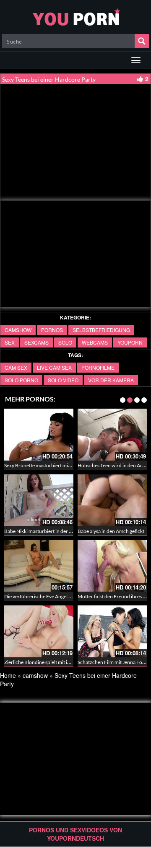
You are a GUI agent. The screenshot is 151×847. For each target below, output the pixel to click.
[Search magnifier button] (142, 41)
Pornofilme (98, 367)
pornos (52, 329)
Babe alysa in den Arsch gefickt (111, 531)
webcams (95, 342)
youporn (130, 342)
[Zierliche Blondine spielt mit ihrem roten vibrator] (38, 631)
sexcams (36, 342)
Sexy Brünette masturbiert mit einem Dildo (50, 465)
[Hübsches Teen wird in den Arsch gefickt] (112, 435)
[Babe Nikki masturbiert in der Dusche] (38, 500)
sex (10, 342)
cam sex (16, 367)
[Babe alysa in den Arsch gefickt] (112, 500)
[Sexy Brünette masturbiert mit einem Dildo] (38, 435)
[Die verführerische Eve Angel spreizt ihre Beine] (38, 566)
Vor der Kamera (111, 380)
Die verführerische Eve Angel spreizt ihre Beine (55, 596)
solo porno (21, 380)
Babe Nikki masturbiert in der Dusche (45, 531)
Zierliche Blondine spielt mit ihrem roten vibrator (57, 662)
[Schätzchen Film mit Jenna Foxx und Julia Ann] (112, 631)
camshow (18, 329)
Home (8, 675)
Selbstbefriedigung (101, 329)
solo (65, 342)
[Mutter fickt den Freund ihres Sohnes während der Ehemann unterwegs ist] (112, 566)
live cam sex (54, 367)
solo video (63, 380)
